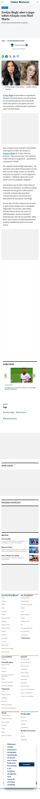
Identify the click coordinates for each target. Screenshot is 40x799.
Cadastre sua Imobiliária (27, 696)
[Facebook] (6, 57)
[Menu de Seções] (2, 2)
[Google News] (14, 57)
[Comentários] (17, 57)
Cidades (3, 601)
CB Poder (23, 724)
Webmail (3, 659)
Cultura (23, 618)
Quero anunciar (5, 664)
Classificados (7, 662)
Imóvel (24, 657)
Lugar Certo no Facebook (27, 689)
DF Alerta (23, 717)
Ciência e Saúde (5, 628)
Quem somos (4, 645)
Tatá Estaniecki (10, 418)
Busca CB (4, 701)
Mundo (3, 614)
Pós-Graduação (25, 631)
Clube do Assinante (6, 704)
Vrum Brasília (24, 727)
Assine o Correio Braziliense (8, 708)
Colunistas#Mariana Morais (15, 40)
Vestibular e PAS (25, 621)
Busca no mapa (25, 666)
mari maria (21, 412)
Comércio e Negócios (7, 685)
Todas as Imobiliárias (26, 693)
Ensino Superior (25, 601)
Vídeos (3, 728)
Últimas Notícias (25, 614)
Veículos (3, 671)
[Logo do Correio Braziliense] (20, 2)
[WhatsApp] (2, 57)
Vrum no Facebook (6, 735)
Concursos (25, 638)
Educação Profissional (26, 628)
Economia (4, 611)
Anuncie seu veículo (6, 718)
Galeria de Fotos (25, 686)
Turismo (3, 641)
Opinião (3, 631)
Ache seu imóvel (25, 659)
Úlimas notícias (25, 672)
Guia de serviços (25, 676)
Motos (3, 732)
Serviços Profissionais (7, 682)
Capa (2, 598)
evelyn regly (9, 412)
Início (3, 40)
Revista (23, 736)
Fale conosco (24, 635)
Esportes (3, 621)
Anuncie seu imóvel (26, 662)
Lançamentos (24, 669)
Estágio (23, 608)
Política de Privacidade (7, 648)
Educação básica (25, 598)
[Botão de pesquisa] (38, 2)
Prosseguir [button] (26, 764)
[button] (16, 784)
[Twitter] (10, 57)
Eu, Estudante (27, 595)
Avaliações (4, 725)
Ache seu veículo (5, 715)
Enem (22, 611)
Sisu (22, 624)
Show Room (24, 679)
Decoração (24, 682)
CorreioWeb (6, 657)
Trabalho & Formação (26, 604)
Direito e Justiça (5, 624)
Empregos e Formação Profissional (7, 675)
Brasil (2, 608)
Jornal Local (24, 720)
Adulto (3, 679)
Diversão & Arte (5, 618)
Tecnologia (4, 638)
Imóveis (3, 668)
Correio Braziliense (9, 595)
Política (3, 604)
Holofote (3, 635)
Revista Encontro (28, 731)
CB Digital (4, 698)
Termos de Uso (5, 652)
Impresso (5, 689)
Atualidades (24, 739)
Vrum (3, 713)
